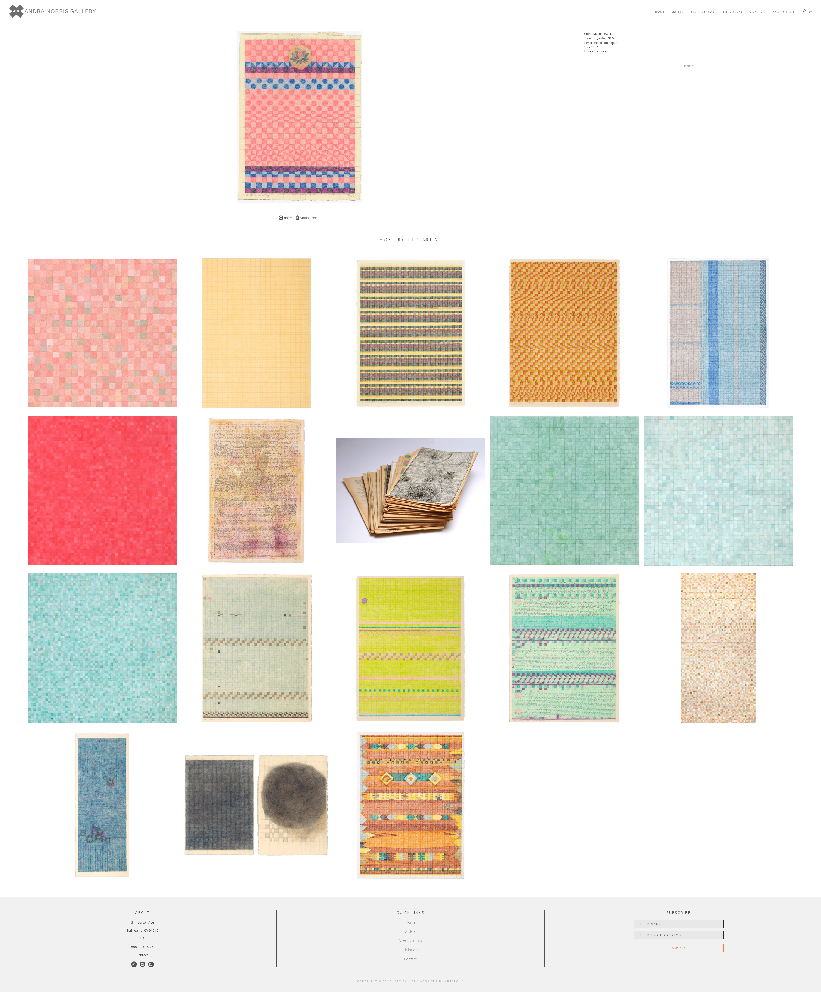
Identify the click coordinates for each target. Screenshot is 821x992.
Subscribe (678, 947)
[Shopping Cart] (810, 11)
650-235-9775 (142, 946)
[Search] (804, 11)
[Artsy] (151, 964)
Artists (410, 931)
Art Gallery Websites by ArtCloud (429, 981)
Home (410, 922)
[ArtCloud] (134, 964)
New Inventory (410, 940)
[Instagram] (142, 964)
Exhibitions (410, 949)
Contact (142, 954)
